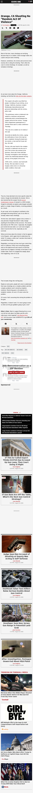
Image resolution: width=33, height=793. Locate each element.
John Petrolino (16, 630)
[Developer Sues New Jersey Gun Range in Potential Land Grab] (16, 613)
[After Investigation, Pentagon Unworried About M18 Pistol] (16, 648)
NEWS (8, 346)
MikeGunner (3, 50)
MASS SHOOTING (5, 353)
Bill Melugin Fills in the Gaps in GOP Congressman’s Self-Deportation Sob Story (14, 724)
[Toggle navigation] (2, 1)
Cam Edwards (16, 501)
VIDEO (12, 353)
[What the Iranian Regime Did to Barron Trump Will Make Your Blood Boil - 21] (16, 771)
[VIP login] (30, 1)
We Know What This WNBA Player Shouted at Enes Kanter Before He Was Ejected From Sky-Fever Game (16, 694)
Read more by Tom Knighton (24, 343)
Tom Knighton (6, 25)
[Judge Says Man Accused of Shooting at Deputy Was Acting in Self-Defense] (16, 544)
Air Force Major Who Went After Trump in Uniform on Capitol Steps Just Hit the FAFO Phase (16, 754)
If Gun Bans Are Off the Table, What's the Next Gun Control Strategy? (16, 497)
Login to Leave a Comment (16, 372)
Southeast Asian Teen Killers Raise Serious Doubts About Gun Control (16, 591)
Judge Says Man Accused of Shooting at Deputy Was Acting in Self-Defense (16, 556)
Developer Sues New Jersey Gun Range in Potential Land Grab (16, 625)
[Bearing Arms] (16, 1)
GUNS (26, 349)
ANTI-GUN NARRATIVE (10, 349)
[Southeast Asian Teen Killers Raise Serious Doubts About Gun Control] (16, 578)
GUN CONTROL (20, 349)
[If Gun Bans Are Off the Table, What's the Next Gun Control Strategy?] (16, 484)
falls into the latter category (24, 96)
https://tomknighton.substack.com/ (19, 338)
